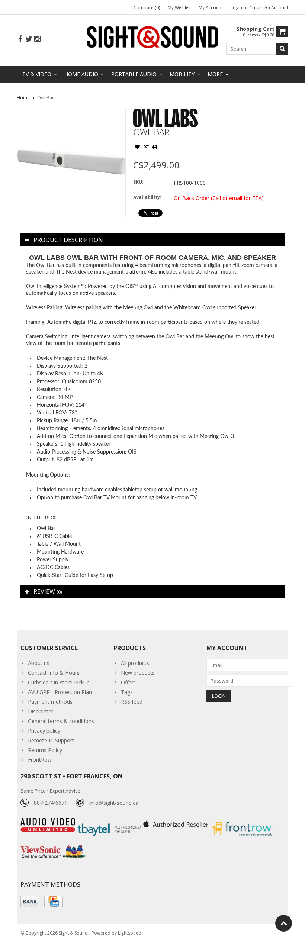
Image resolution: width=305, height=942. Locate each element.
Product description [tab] (68, 240)
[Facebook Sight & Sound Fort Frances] (20, 39)
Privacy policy (44, 730)
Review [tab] (47, 591)
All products (135, 663)
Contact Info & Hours (54, 672)
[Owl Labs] (165, 112)
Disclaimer (40, 711)
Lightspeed (129, 933)
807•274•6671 (50, 802)
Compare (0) (147, 7)
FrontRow (40, 759)
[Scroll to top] (283, 923)
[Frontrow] (242, 821)
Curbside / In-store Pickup (59, 682)
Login (237, 7)
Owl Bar (45, 97)
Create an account (268, 7)
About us (38, 663)
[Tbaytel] (110, 821)
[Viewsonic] (53, 845)
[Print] (155, 147)
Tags (127, 692)
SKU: (138, 182)
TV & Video (36, 74)
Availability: (147, 197)
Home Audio (81, 74)
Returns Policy (45, 750)
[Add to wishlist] (137, 147)
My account (211, 7)
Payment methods (50, 701)
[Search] (282, 49)
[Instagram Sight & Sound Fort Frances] (37, 39)
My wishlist (179, 7)
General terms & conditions (61, 721)
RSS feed (131, 701)
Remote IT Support (51, 740)
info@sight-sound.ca (113, 802)
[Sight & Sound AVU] (153, 36)
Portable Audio (134, 74)
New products (138, 672)
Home (23, 97)
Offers (128, 682)
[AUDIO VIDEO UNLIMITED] (48, 821)
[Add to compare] (146, 147)
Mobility (182, 74)
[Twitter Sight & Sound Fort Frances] (28, 39)
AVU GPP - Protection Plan (60, 692)
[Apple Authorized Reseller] (176, 821)
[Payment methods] (29, 901)
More (215, 74)
